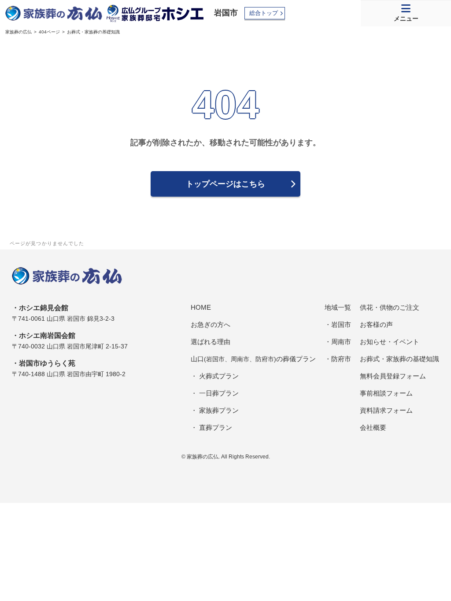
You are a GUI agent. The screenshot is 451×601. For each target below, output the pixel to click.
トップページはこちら (225, 184)
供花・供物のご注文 (389, 307)
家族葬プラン (219, 410)
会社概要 (373, 427)
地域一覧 (338, 307)
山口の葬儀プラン (253, 359)
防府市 (341, 359)
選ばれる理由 (210, 341)
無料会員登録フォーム (393, 376)
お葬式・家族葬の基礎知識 (399, 359)
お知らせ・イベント (389, 341)
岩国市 (226, 12)
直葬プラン (215, 427)
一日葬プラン (219, 393)
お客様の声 (376, 324)
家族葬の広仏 (18, 31)
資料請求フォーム (386, 410)
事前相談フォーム (386, 393)
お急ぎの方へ (210, 324)
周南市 (341, 341)
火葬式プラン (219, 376)
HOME (201, 307)
